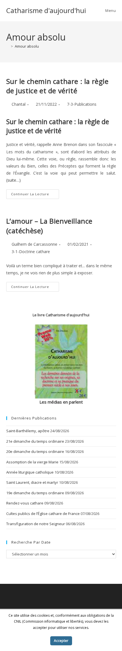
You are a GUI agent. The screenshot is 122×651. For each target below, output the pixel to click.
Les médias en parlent (61, 402)
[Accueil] (7, 46)
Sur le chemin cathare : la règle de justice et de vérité (57, 86)
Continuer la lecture (35, 195)
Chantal (19, 104)
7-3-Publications (81, 104)
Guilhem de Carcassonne (34, 244)
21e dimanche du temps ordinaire (35, 441)
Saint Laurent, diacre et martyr (32, 482)
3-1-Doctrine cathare (31, 251)
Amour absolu (27, 46)
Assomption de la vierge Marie (32, 462)
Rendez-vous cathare (24, 503)
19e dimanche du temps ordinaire (35, 492)
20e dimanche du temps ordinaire (35, 451)
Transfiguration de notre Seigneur (35, 523)
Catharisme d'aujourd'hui (46, 10)
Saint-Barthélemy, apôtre (27, 430)
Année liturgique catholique (30, 472)
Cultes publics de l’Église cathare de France (43, 513)
